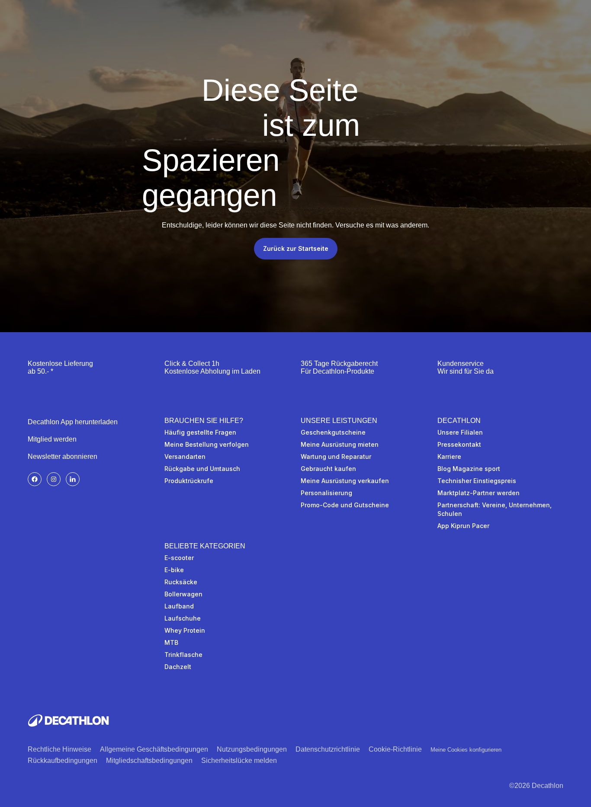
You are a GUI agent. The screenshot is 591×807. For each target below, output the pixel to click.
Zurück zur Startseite (295, 248)
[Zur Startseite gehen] (68, 720)
